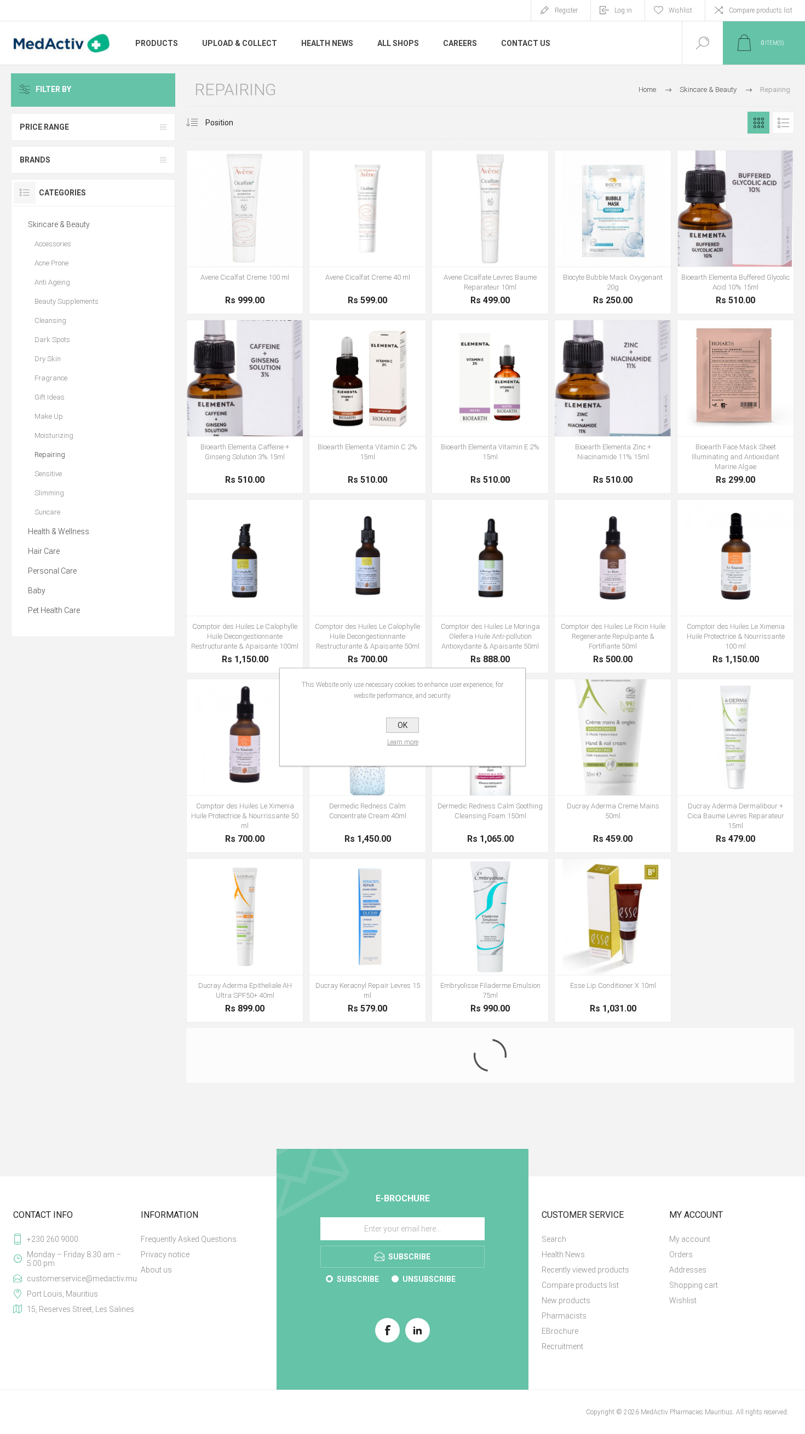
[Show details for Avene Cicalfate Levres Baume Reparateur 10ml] (490, 232)
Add (233, 239)
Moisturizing (53, 435)
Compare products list (760, 10)
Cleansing (50, 320)
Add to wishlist (257, 239)
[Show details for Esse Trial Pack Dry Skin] (245, 1114)
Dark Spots (52, 340)
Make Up (48, 416)
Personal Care (52, 570)
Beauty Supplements (66, 301)
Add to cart (343, 1117)
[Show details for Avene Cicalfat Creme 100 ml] (245, 232)
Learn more (402, 742)
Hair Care (44, 551)
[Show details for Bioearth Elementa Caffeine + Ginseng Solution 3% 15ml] (245, 406)
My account (689, 1418)
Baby (36, 590)
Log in (623, 10)
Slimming (49, 493)
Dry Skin (47, 359)
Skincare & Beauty (59, 224)
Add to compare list (282, 239)
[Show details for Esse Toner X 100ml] (735, 940)
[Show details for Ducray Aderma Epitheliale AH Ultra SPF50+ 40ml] (245, 940)
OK (402, 725)
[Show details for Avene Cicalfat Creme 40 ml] (367, 232)
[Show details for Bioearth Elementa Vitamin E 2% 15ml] (490, 406)
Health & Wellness (58, 531)
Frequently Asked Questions (189, 1418)
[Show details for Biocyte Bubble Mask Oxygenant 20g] (613, 232)
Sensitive (48, 474)
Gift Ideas (49, 397)
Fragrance (50, 378)
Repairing (49, 454)
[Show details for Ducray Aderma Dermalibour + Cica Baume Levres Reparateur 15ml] (735, 765)
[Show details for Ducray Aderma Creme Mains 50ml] (613, 765)
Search (554, 1418)
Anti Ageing (52, 282)
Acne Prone (51, 263)
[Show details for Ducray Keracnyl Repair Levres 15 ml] (367, 940)
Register (566, 10)
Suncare (47, 512)
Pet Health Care (54, 610)
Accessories (52, 244)
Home (647, 89)
